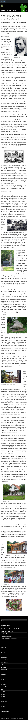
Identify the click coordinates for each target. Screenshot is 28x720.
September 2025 (4, 650)
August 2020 (3, 674)
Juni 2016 (3, 704)
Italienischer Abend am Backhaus (8, 633)
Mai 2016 (3, 706)
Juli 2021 (3, 664)
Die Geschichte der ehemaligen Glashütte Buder (11, 628)
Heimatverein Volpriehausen (8, 10)
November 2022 (4, 659)
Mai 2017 (3, 696)
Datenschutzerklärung (5, 718)
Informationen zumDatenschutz (5, 712)
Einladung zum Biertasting (6, 636)
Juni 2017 (3, 694)
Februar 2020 (3, 684)
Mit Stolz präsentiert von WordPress (16, 718)
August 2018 (3, 691)
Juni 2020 (3, 677)
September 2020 (4, 672)
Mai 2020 (3, 679)
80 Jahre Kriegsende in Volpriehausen (9, 638)
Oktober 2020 (4, 669)
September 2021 (4, 662)
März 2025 (3, 654)
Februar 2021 (3, 667)
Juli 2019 (3, 689)
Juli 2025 (3, 652)
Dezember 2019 (4, 686)
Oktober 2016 (4, 701)
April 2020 (3, 681)
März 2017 (3, 699)
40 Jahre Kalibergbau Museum (7, 631)
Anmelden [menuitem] (3, 1)
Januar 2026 (3, 647)
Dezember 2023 (4, 657)
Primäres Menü (26, 10)
